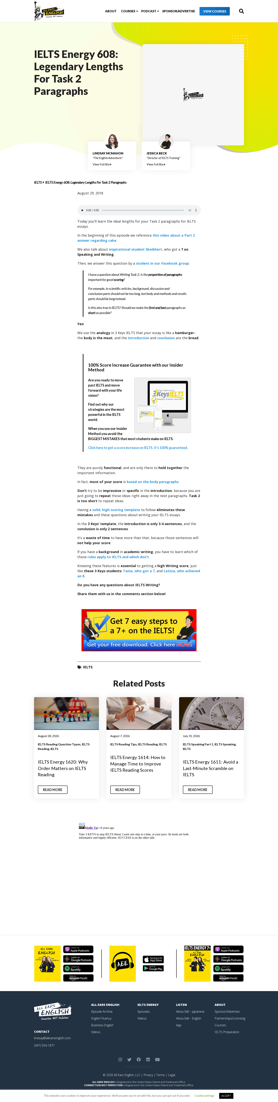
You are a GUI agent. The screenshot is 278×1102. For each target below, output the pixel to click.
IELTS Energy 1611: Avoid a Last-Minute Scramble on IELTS (210, 768)
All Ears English (105, 1005)
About (110, 11)
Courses (128, 11)
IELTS (38, 182)
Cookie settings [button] (204, 1095)
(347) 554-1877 (44, 1045)
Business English (102, 1025)
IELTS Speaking (225, 744)
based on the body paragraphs (153, 481)
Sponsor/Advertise (178, 11)
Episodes (143, 1011)
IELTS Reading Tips (123, 744)
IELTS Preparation (227, 1032)
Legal (171, 1075)
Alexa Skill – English (188, 1018)
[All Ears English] (52, 1011)
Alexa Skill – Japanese (190, 1011)
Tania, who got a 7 (139, 571)
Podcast (148, 11)
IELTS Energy (148, 1005)
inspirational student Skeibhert (135, 249)
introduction (138, 338)
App (178, 1025)
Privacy (148, 1075)
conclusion (166, 338)
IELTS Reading (148, 744)
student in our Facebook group (162, 263)
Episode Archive (102, 1011)
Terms (160, 1075)
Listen (181, 1005)
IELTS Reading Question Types (59, 744)
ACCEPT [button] (226, 1095)
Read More (52, 790)
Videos (95, 1032)
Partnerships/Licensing (230, 1018)
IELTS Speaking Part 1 (198, 744)
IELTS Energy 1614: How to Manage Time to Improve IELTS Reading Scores (137, 763)
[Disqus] (139, 868)
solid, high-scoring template (116, 509)
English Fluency (101, 1018)
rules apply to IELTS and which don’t (118, 557)
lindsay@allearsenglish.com (52, 1038)
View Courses (214, 11)
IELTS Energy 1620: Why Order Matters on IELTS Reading (63, 768)
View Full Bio (101, 164)
